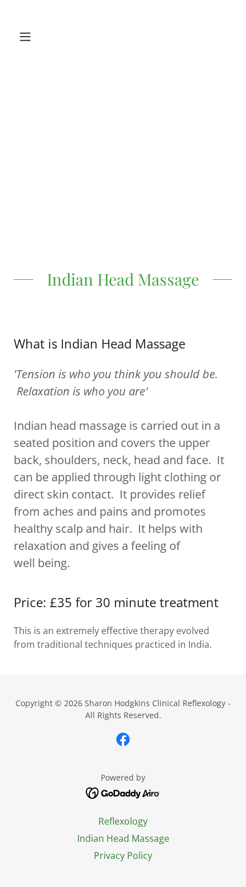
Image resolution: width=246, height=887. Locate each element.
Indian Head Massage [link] (123, 838)
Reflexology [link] (123, 821)
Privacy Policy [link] (123, 855)
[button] (30, 36)
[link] (123, 37)
